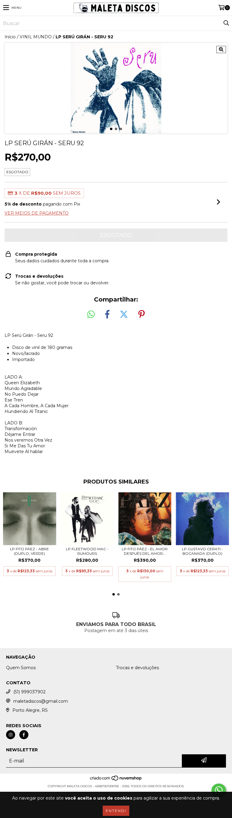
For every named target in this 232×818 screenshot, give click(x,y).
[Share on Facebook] (107, 314)
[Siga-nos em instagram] (10, 734)
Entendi (116, 810)
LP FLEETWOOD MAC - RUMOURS (87, 551)
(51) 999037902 (29, 692)
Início (10, 37)
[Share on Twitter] (124, 314)
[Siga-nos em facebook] (23, 734)
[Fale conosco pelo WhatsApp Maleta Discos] (218, 790)
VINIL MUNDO (36, 37)
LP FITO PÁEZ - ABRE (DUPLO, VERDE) (29, 551)
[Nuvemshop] (116, 780)
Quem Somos (21, 667)
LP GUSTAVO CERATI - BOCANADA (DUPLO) (202, 551)
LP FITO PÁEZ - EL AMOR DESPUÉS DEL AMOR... (145, 551)
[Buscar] (226, 23)
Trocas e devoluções (137, 667)
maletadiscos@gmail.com (40, 701)
